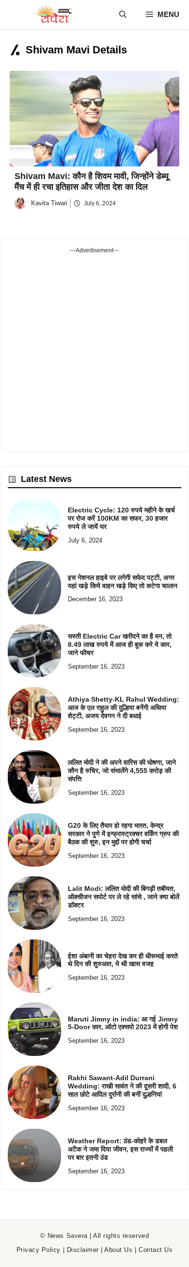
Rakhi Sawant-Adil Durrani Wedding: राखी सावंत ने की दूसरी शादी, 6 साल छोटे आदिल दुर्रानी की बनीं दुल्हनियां (122, 1086)
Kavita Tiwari (49, 203)
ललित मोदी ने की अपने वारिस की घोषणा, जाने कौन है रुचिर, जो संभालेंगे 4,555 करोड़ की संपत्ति (122, 770)
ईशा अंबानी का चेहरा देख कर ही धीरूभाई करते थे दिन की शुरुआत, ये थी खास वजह (123, 960)
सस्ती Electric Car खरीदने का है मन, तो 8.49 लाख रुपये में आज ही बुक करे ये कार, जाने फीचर (120, 644)
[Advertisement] (94, 349)
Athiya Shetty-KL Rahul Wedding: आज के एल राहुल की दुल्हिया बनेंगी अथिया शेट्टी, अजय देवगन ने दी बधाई (123, 707)
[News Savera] (53, 14)
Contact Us (156, 1249)
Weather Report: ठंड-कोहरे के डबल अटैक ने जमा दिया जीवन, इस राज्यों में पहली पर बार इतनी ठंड (120, 1149)
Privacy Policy (38, 1249)
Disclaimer (83, 1249)
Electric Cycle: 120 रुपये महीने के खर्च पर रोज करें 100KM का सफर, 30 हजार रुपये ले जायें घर (121, 518)
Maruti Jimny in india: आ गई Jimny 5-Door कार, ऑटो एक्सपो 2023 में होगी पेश (123, 1023)
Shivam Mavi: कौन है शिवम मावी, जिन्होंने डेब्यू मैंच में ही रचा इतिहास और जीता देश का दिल (92, 181)
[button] (123, 14)
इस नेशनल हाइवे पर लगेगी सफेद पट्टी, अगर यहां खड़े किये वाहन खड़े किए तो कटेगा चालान (122, 582)
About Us (118, 1249)
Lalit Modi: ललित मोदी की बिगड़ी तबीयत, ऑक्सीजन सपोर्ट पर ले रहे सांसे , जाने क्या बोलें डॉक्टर (123, 897)
